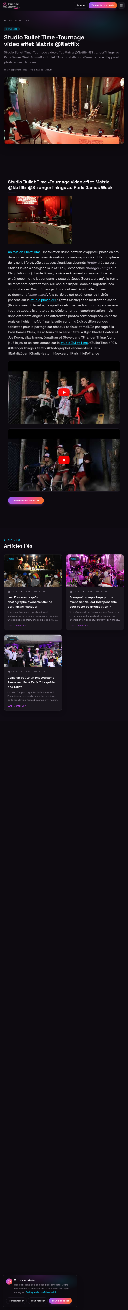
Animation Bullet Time (24, 252)
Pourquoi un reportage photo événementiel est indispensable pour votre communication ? (93, 601)
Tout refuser (38, 1300)
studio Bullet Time (74, 343)
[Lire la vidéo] (64, 392)
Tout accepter (60, 1300)
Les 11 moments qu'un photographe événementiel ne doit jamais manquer (30, 601)
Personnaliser (16, 1300)
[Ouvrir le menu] (121, 5)
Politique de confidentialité (41, 1292)
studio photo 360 (43, 300)
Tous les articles (18, 20)
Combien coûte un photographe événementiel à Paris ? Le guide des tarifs (31, 682)
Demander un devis (103, 5)
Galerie (80, 5)
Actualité (12, 29)
